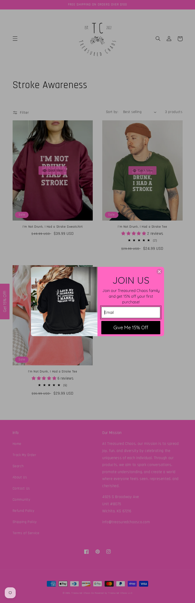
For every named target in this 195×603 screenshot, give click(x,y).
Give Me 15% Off (130, 327)
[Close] (159, 271)
